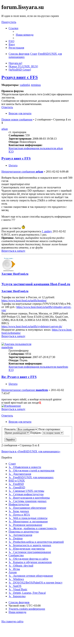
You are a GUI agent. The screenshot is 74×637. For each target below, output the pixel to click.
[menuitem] (24, 34)
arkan (4, 128)
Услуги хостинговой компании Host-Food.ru (35, 284)
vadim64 (25, 84)
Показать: (10, 429)
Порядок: (36, 432)
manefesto (7, 347)
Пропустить (8, 22)
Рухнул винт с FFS (19, 77)
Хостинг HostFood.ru (14, 273)
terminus (36, 84)
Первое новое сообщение (17, 119)
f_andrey (47, 231)
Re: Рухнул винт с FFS (19, 377)
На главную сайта (12, 621)
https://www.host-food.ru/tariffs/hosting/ (24, 300)
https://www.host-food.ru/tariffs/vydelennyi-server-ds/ (31, 326)
